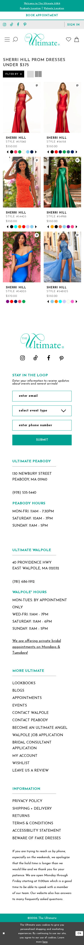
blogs (18, 690)
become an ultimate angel (39, 728)
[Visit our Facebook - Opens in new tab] (18, 24)
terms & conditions (32, 823)
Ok (80, 933)
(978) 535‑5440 (24, 493)
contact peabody (30, 720)
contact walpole (30, 713)
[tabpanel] (12, 152)
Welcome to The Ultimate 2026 (42, 3)
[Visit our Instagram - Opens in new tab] (4, 24)
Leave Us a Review (30, 770)
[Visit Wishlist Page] (69, 39)
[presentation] (22, 107)
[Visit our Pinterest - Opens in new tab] (25, 24)
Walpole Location (54, 8)
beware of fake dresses (36, 838)
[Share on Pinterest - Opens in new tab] (36, 85)
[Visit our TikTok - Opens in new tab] (11, 24)
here (45, 942)
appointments (27, 698)
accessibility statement (36, 831)
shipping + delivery (32, 809)
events (19, 705)
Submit (42, 440)
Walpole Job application (37, 735)
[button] (73, 24)
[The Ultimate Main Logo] (42, 39)
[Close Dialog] (4, 933)
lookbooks (23, 683)
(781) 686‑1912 (23, 582)
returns (21, 816)
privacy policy (27, 801)
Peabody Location (30, 8)
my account (24, 756)
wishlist (21, 763)
